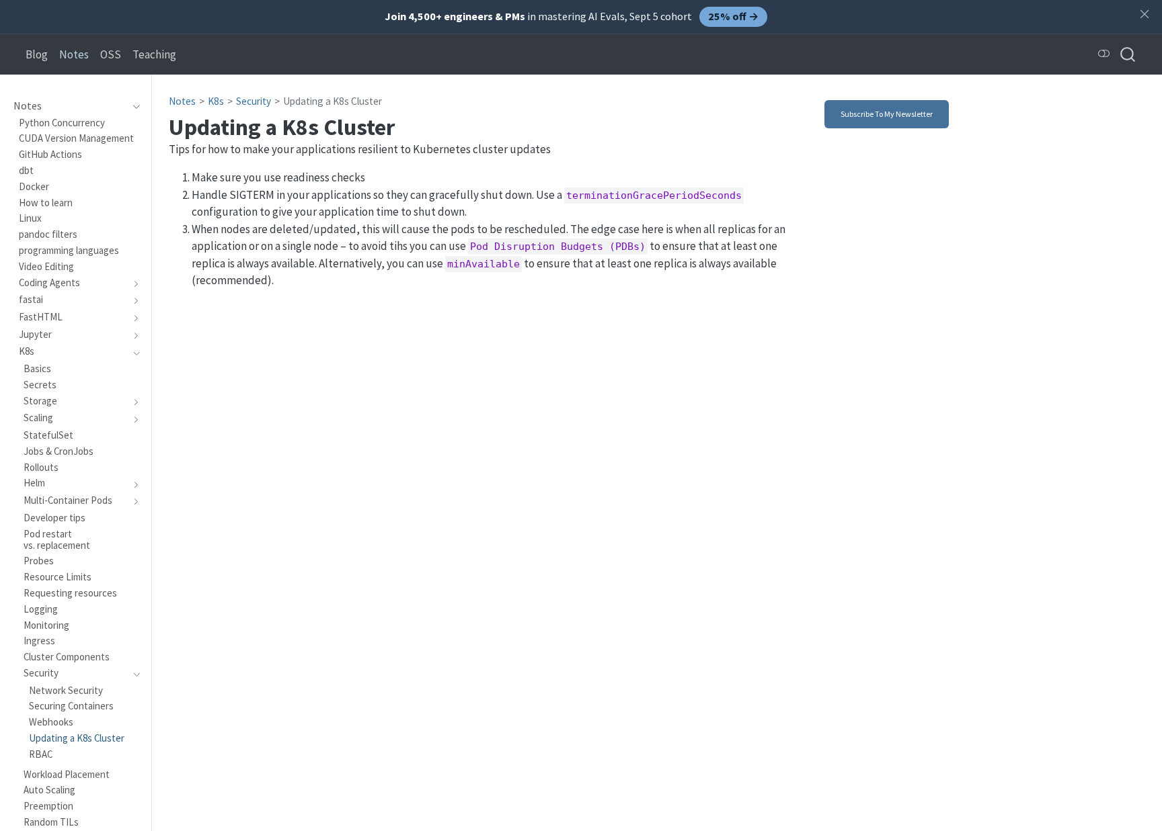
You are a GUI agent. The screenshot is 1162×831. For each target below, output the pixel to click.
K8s (216, 101)
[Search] (1127, 54)
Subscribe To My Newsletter (887, 114)
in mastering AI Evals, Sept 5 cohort (572, 16)
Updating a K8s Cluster (332, 101)
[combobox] (1128, 54)
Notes (182, 101)
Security (253, 101)
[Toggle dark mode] (1104, 53)
